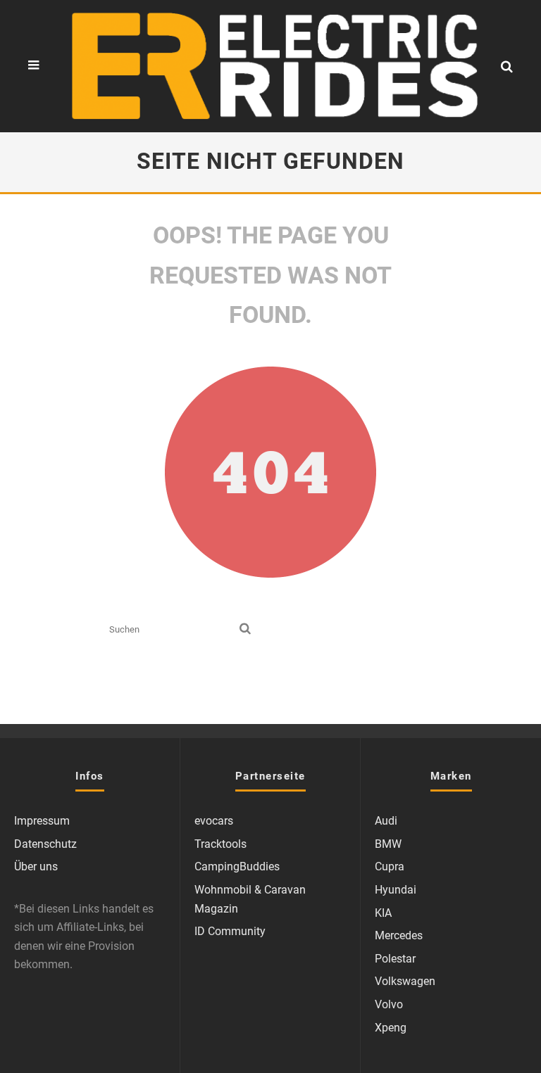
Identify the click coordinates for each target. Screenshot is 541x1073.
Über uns (36, 866)
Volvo (389, 1004)
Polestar (395, 958)
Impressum (42, 820)
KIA (383, 913)
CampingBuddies (237, 866)
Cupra (389, 866)
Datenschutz (45, 844)
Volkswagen (405, 981)
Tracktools (220, 844)
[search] (245, 629)
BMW (388, 844)
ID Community (230, 931)
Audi (386, 820)
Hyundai (395, 889)
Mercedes (399, 935)
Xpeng (390, 1027)
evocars (213, 820)
